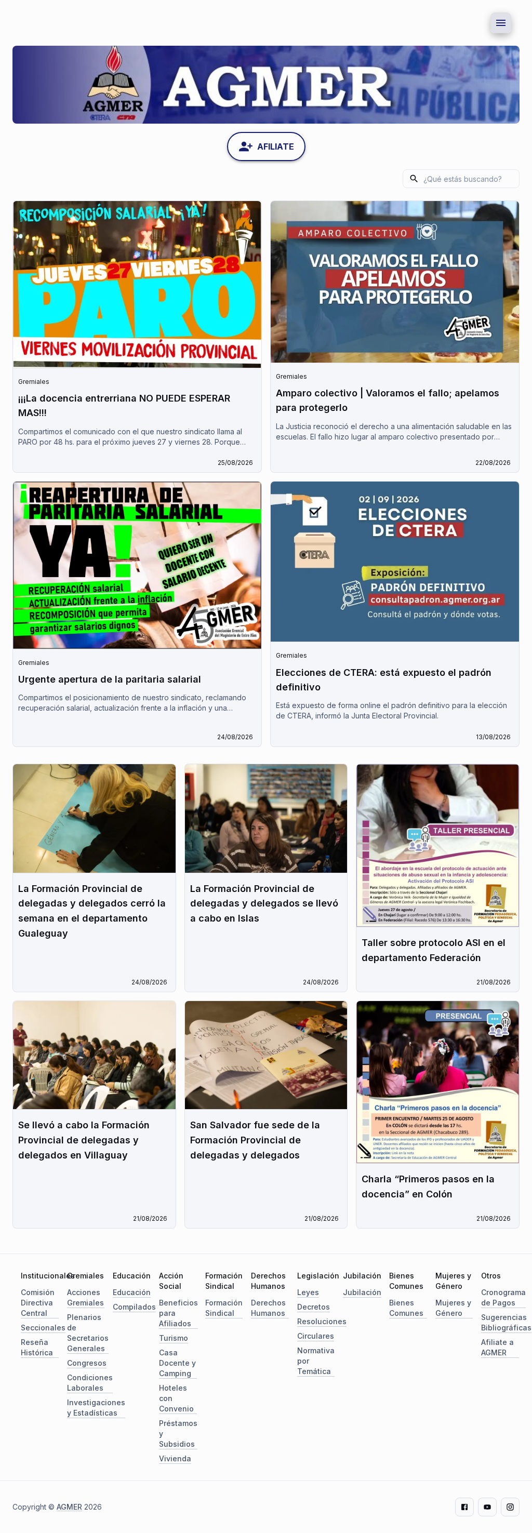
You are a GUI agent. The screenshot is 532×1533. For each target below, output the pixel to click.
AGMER (69, 1506)
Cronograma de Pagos (503, 1297)
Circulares (315, 1335)
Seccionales (43, 1327)
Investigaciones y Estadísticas (96, 1407)
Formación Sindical (224, 1307)
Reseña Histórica (37, 1347)
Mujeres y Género (453, 1307)
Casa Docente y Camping (177, 1363)
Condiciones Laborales (90, 1382)
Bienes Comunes (406, 1307)
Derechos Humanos (268, 1307)
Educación (132, 1292)
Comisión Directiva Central (38, 1302)
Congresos (87, 1362)
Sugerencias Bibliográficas (506, 1322)
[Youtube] (487, 1507)
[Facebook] (464, 1507)
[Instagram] (510, 1507)
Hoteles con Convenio (176, 1398)
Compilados (134, 1306)
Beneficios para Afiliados (178, 1313)
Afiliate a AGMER (497, 1347)
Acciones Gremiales (85, 1297)
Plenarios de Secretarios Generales (88, 1333)
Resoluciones (322, 1321)
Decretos (313, 1306)
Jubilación (362, 1292)
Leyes (308, 1292)
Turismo (173, 1338)
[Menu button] (500, 22)
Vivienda (175, 1458)
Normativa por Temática (316, 1361)
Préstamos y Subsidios (178, 1433)
